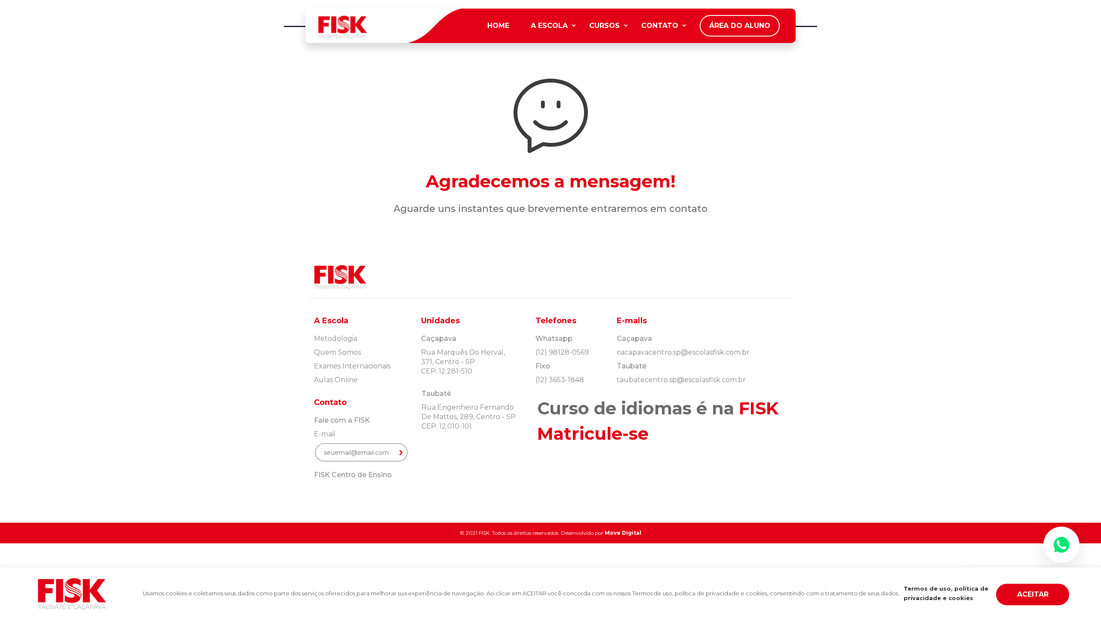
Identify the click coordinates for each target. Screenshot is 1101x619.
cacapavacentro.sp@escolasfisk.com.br (683, 352)
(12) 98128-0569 (562, 352)
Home (498, 25)
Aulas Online (336, 380)
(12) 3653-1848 (559, 380)
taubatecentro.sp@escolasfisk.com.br (681, 380)
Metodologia (335, 338)
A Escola (549, 25)
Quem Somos (337, 352)
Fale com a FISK (342, 420)
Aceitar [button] (1033, 594)
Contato (659, 25)
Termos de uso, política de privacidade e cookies (946, 593)
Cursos (604, 25)
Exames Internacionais (352, 366)
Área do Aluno (739, 25)
